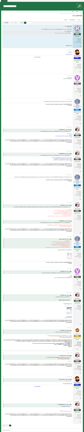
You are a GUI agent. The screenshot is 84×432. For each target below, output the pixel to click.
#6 (3, 151)
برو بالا (4, 430)
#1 (3, 26)
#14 (3, 376)
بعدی (4, 425)
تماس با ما (7, 430)
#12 (3, 327)
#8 (3, 202)
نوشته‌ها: (79, 41)
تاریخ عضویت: (79, 38)
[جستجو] (2, 6)
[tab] (79, 19)
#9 (3, 236)
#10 (3, 268)
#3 (3, 75)
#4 (3, 99)
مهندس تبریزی (68, 335)
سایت (81, 11)
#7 (3, 174)
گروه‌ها (73, 11)
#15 (3, 401)
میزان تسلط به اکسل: (78, 42)
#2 (3, 49)
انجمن (77, 11)
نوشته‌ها (79, 19)
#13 (3, 353)
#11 (3, 292)
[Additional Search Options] (4, 6)
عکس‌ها (65, 19)
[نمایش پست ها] (58, 129)
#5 (3, 127)
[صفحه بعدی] (11, 23)
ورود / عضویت (5, 0)
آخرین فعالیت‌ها (72, 19)
